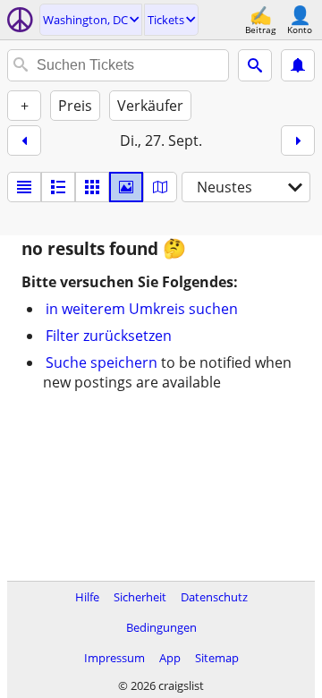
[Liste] (24, 187)
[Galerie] (126, 187)
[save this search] (298, 65)
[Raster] (92, 187)
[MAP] (160, 187)
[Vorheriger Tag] (24, 140)
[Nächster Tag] (298, 140)
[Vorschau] (58, 187)
